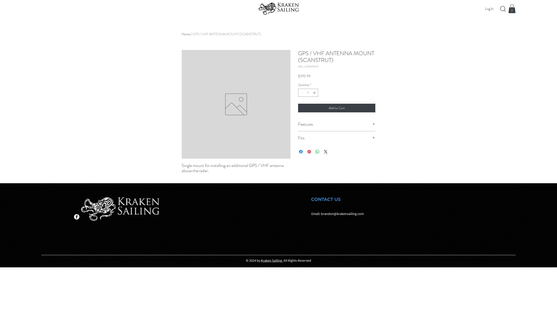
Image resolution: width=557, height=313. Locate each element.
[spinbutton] (308, 93)
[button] (512, 8)
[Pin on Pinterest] (309, 151)
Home (186, 34)
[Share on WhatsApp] (317, 151)
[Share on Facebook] (301, 151)
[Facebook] (76, 217)
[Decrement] (301, 93)
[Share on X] (325, 151)
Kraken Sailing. (272, 260)
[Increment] (314, 93)
